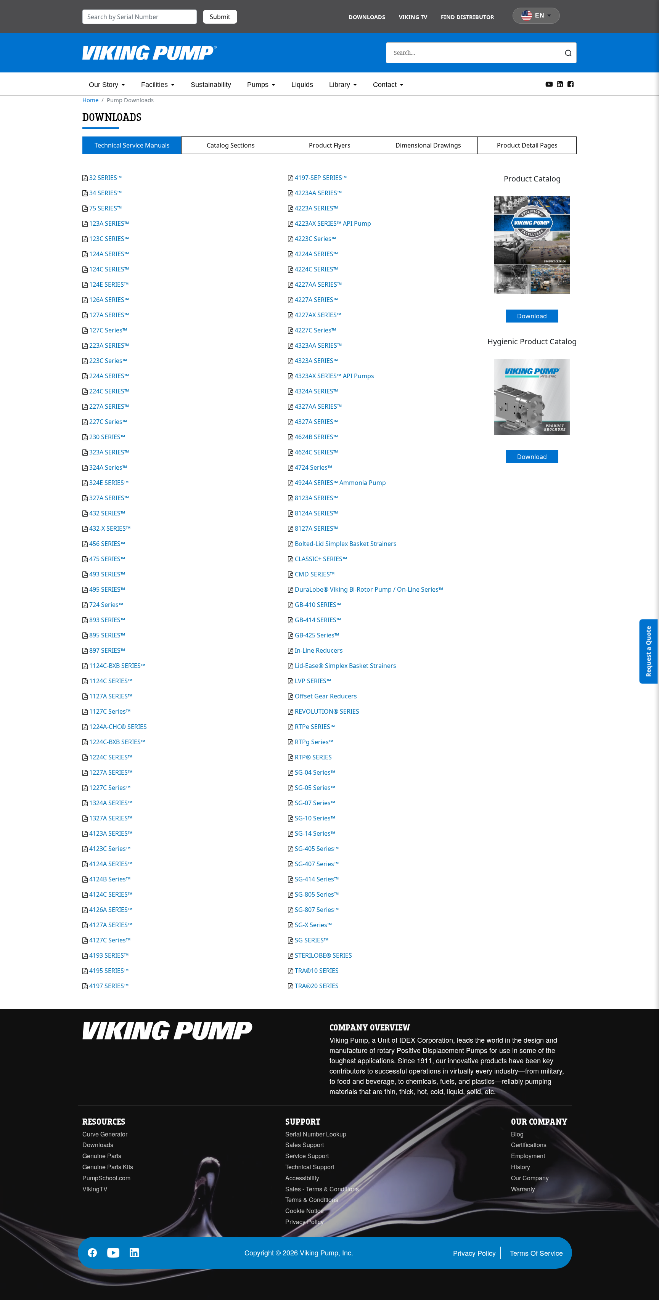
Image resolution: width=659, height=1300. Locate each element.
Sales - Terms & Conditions (322, 1188)
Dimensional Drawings (428, 145)
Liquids (302, 84)
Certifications (528, 1144)
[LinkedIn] (559, 83)
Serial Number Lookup (315, 1134)
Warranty (523, 1188)
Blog (517, 1134)
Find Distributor (467, 17)
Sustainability (211, 84)
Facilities (154, 84)
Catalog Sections (231, 145)
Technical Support (309, 1166)
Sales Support (304, 1144)
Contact (385, 84)
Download (532, 316)
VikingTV (95, 1188)
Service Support (307, 1155)
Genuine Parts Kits (107, 1166)
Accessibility (302, 1177)
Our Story (103, 84)
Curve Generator (104, 1134)
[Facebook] (570, 83)
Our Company (530, 1177)
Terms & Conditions (311, 1199)
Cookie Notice (304, 1210)
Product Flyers (329, 145)
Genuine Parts (101, 1155)
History (520, 1166)
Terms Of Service (536, 1253)
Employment (528, 1155)
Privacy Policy (304, 1221)
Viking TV (413, 17)
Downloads (367, 17)
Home (90, 100)
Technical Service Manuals (132, 145)
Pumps (257, 84)
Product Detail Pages (527, 145)
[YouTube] (549, 83)
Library (339, 84)
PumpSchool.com (106, 1177)
